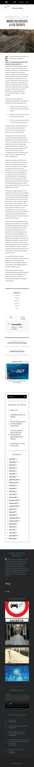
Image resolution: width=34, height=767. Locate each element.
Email (17, 308)
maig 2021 (12, 468)
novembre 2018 (14, 518)
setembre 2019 (13, 506)
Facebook (17, 295)
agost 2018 (12, 523)
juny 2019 (12, 512)
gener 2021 (12, 476)
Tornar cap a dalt (16, 763)
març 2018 (12, 532)
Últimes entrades (22, 318)
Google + (17, 303)
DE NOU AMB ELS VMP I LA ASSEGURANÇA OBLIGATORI (18, 424)
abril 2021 (12, 470)
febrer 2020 (12, 497)
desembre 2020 (13, 479)
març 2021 (12, 473)
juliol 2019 (12, 509)
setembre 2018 (13, 521)
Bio (11, 317)
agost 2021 (12, 462)
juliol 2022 (12, 459)
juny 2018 (12, 529)
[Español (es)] (6, 6)
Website (14, 327)
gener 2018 (12, 538)
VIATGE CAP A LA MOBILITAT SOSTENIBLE (17, 342)
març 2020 (12, 494)
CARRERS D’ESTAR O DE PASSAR (17, 350)
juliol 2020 (12, 485)
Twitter (17, 297)
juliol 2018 (12, 526)
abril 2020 (12, 491)
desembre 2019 (13, 500)
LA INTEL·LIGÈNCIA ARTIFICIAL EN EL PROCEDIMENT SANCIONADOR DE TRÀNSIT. (16, 435)
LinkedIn (17, 305)
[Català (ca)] (8, 6)
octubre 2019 (13, 503)
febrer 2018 (12, 535)
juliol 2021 (12, 465)
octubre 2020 (13, 482)
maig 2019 (12, 515)
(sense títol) (13, 410)
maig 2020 (12, 488)
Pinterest (17, 300)
